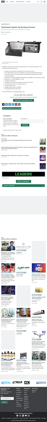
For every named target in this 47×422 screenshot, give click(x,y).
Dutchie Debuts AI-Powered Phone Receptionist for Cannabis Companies (7, 321)
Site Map (44, 418)
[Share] (6, 104)
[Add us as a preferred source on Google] (19, 104)
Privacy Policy (16, 418)
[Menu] (44, 1)
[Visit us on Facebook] (17, 416)
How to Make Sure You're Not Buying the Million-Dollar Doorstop (16, 140)
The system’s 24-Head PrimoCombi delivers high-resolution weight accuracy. (38, 367)
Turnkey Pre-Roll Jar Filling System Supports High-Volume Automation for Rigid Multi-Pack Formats (39, 343)
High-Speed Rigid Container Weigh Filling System (38, 363)
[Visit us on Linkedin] (23, 416)
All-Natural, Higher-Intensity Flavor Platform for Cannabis (15, 155)
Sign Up (4, 402)
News (3, 317)
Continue (25, 125)
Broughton (18, 252)
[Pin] (16, 104)
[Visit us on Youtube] (26, 416)
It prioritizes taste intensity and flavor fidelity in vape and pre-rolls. (39, 279)
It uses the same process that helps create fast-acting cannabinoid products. (23, 325)
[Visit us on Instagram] (29, 416)
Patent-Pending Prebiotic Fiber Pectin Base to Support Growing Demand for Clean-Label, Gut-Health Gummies (19, 148)
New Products (5, 24)
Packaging (34, 339)
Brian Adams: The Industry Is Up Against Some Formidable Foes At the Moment (8, 254)
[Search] (41, 1)
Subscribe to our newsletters (23, 100)
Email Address (24, 118)
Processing (4, 360)
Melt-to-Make (19, 274)
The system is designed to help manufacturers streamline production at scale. (8, 280)
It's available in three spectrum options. (38, 323)
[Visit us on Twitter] (20, 416)
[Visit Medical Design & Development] (6, 382)
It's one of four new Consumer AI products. (8, 324)
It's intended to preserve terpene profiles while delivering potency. (6, 303)
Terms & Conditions (24, 418)
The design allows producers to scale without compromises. (39, 346)
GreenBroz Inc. (8, 32)
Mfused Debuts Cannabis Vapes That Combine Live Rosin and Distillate (18, 163)
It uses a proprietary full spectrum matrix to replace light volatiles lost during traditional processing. (8, 368)
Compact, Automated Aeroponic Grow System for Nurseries (23, 364)
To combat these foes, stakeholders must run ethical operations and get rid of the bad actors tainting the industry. (8, 258)
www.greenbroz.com (20, 91)
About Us (9, 418)
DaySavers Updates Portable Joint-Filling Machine (39, 298)
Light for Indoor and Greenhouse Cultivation (37, 320)
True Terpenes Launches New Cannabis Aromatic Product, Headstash (7, 364)
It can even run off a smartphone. (36, 301)
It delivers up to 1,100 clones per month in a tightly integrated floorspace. (23, 368)
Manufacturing (5, 272)
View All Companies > (23, 181)
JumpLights (19, 333)
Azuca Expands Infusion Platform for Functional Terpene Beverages (22, 321)
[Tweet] (13, 104)
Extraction (19, 317)
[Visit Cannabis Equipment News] (27, 382)
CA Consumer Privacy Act (35, 418)
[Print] (3, 104)
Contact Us (3, 418)
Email (2, 396)
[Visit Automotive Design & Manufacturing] (41, 382)
